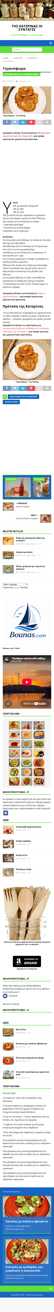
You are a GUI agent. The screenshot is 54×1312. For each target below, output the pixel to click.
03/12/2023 (22, 1078)
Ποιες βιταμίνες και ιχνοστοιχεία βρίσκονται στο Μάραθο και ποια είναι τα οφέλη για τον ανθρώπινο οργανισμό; (26, 1154)
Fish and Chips (9, 1093)
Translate (24, 587)
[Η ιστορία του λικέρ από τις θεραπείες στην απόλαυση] (18, 487)
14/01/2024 (22, 1047)
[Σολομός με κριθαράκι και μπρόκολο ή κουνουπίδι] (27, 1251)
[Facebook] (5, 812)
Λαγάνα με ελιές (24, 552)
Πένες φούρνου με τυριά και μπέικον (30, 567)
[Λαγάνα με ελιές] (8, 555)
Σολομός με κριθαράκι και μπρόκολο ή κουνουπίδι (24, 1268)
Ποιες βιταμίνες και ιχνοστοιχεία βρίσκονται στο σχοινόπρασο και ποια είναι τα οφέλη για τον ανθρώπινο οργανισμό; (24, 1176)
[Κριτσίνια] (8, 1032)
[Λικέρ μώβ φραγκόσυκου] (8, 830)
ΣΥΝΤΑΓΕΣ (18, 58)
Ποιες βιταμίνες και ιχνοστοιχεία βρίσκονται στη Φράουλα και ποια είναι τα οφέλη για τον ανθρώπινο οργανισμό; (27, 1143)
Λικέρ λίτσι (22, 855)
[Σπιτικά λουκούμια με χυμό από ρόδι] (8, 1075)
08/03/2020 (22, 844)
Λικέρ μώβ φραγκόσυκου (28, 826)
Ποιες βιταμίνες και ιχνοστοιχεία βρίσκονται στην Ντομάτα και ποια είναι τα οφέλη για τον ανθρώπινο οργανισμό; (26, 1165)
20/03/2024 (22, 555)
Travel (17, 648)
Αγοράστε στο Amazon (27, 969)
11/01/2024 (22, 1061)
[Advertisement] (27, 171)
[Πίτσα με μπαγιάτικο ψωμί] (8, 1061)
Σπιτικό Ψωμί (11, 402)
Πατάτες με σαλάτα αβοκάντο (31, 1043)
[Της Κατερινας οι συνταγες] (27, 19)
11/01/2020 (22, 858)
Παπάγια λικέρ (23, 869)
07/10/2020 (22, 830)
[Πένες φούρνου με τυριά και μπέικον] (8, 569)
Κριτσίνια (21, 1029)
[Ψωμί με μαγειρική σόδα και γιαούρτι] (8, 541)
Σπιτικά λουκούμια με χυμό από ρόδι (32, 1073)
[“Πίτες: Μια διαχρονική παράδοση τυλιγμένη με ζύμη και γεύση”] (39, 735)
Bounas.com (8, 648)
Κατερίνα (22, 81)
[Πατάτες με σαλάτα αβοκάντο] (8, 1046)
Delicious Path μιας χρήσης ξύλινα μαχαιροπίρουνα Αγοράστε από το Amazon (27, 943)
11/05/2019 (22, 572)
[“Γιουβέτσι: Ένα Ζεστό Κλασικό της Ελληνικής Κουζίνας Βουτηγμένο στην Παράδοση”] (26, 735)
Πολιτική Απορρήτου (11, 1191)
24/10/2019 (9, 81)
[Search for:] (27, 49)
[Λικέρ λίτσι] (8, 858)
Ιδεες (6, 1022)
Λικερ (6, 820)
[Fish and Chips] (14, 725)
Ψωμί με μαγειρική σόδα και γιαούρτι (30, 539)
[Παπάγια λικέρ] (8, 872)
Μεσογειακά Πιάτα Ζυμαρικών (23, 396)
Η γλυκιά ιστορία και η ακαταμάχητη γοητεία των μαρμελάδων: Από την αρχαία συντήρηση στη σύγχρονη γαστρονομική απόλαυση (24, 1108)
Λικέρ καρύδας (23, 841)
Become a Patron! (11, 1004)
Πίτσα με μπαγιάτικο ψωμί (30, 1057)
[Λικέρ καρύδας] (8, 844)
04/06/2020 (22, 544)
